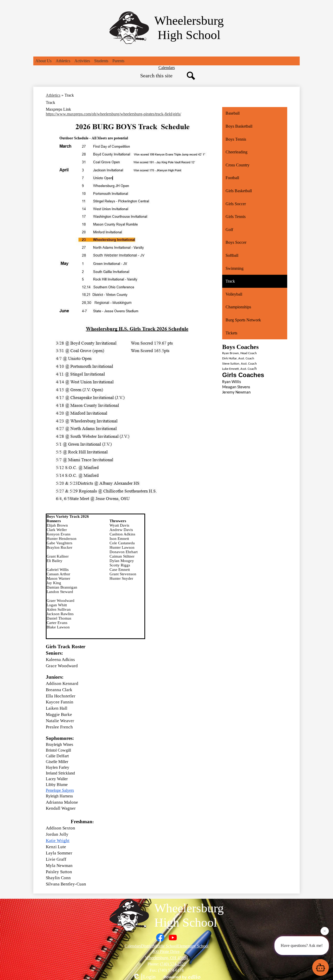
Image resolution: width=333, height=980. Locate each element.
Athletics (53, 95)
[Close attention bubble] (325, 932)
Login (149, 976)
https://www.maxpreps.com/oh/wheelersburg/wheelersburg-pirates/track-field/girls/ (113, 114)
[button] (43, 61)
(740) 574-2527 (173, 964)
